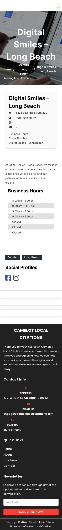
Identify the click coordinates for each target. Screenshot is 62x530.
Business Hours (18, 134)
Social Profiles (18, 138)
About (7, 455)
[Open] (58, 5)
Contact (9, 466)
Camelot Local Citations (26, 5)
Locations (10, 460)
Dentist (24, 65)
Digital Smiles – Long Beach (26, 142)
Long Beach (31, 257)
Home (7, 69)
